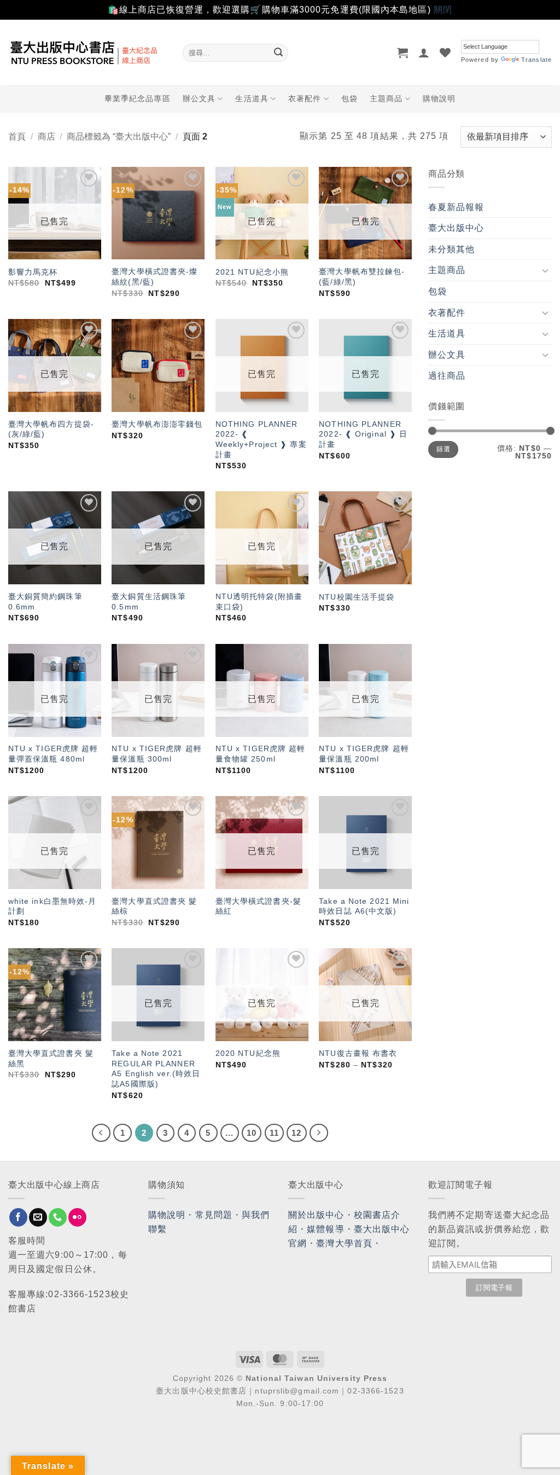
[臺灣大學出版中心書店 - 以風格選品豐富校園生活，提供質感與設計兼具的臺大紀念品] (87, 52)
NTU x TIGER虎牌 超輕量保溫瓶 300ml (157, 753)
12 (296, 1132)
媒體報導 (325, 1229)
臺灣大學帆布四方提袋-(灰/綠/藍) (51, 429)
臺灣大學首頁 (344, 1243)
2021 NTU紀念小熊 (252, 272)
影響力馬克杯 (33, 272)
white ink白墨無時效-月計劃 (52, 906)
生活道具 (251, 98)
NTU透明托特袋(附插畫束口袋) (258, 601)
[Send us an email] (38, 1217)
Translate (536, 59)
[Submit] (278, 52)
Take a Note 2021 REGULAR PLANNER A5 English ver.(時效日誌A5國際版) (156, 1068)
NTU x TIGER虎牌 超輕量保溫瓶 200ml (364, 753)
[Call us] (58, 1217)
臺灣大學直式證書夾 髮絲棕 (154, 906)
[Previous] (101, 1133)
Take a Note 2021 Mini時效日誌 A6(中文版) (364, 906)
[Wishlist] (445, 52)
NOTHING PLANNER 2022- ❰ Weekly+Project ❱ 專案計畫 (261, 439)
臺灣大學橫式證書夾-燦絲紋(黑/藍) (154, 276)
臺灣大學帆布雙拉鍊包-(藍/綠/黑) (362, 276)
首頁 (17, 136)
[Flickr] (77, 1217)
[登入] (424, 52)
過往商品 (446, 375)
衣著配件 (304, 98)
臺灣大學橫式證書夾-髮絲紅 (258, 906)
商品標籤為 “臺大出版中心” (119, 136)
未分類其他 (451, 249)
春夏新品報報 (456, 207)
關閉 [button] (443, 9)
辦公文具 (199, 98)
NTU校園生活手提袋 (356, 597)
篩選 (443, 449)
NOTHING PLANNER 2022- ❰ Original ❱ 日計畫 (363, 434)
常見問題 (213, 1215)
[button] (403, 52)
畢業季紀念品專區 (137, 98)
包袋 (349, 98)
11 (274, 1132)
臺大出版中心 (456, 228)
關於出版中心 (316, 1215)
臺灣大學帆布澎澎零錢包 (157, 424)
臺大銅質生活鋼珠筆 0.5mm (149, 601)
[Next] (319, 1133)
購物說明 (439, 98)
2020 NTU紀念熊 (248, 1053)
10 (251, 1132)
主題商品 (386, 98)
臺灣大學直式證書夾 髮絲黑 (51, 1058)
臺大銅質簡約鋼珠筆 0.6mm (45, 601)
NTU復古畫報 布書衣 (358, 1053)
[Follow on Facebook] (18, 1217)
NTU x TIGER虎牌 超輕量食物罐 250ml (260, 753)
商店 (46, 136)
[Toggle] (545, 270)
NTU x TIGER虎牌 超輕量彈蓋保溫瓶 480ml (53, 753)
